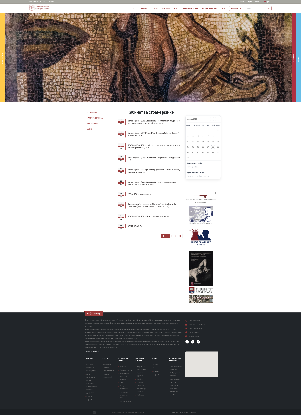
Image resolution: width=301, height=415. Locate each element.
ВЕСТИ (89, 129)
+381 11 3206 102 (194, 294)
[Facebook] (187, 315)
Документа (90, 366)
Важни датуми (91, 344)
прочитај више (91, 325)
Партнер (156, 344)
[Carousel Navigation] (201, 193)
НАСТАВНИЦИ (92, 123)
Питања (175, 385)
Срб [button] (267, 2)
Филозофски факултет (38, 2)
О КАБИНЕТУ (92, 112)
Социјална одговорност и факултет (91, 359)
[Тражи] (269, 8)
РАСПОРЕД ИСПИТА (95, 118)
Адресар (89, 369)
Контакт (51, 2)
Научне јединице (209, 8)
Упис (176, 8)
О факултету (89, 331)
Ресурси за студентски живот (124, 368)
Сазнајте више (148, 65)
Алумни (89, 373)
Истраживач (157, 341)
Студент (156, 338)
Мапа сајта (184, 385)
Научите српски (108, 344)
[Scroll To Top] (297, 412)
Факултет (144, 8)
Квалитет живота (126, 343)
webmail (256, 2)
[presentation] (10, 57)
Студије (155, 8)
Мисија (88, 347)
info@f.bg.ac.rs (194, 309)
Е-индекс (249, 2)
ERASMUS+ (140, 352)
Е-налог (241, 2)
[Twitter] (192, 315)
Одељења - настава (190, 8)
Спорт (122, 356)
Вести (222, 8)
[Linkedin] (198, 315)
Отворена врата (125, 374)
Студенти (166, 8)
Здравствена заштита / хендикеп (124, 349)
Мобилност (141, 368)
